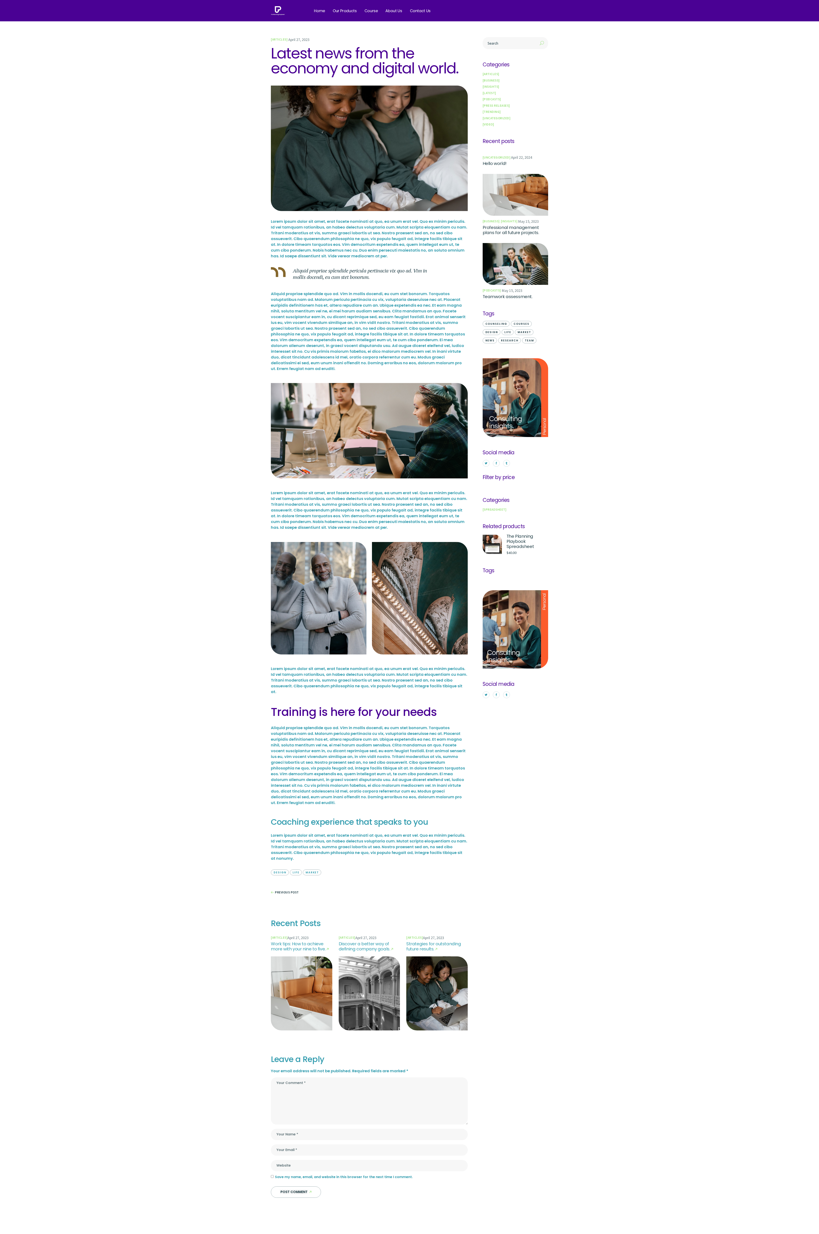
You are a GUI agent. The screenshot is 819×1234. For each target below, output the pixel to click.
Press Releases (496, 105)
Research (509, 340)
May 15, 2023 (528, 221)
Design (280, 872)
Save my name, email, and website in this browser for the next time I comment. (344, 1176)
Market (312, 872)
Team (529, 340)
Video (488, 124)
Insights (491, 87)
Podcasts (492, 99)
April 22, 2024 (521, 157)
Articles (279, 39)
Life (296, 872)
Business (491, 80)
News (490, 340)
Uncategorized (496, 118)
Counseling (496, 324)
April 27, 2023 (298, 39)
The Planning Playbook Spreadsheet (520, 541)
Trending (492, 112)
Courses (521, 324)
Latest (489, 93)
